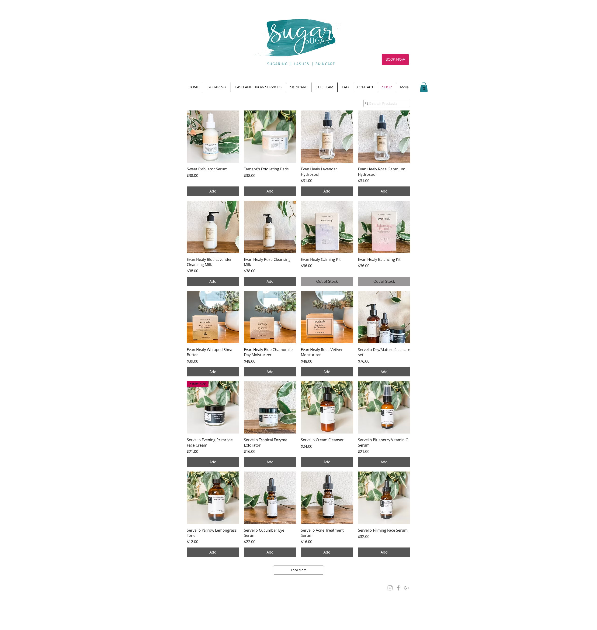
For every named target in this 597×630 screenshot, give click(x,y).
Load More (298, 570)
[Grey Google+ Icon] (406, 588)
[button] (424, 87)
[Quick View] (213, 136)
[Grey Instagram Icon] (390, 588)
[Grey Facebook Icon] (398, 588)
